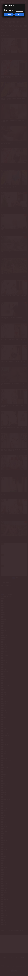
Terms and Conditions (19, 11)
